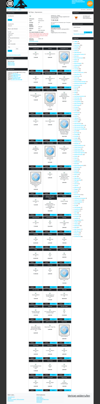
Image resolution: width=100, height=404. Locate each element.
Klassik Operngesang (79, 152)
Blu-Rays (16, 78)
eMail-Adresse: (77, 27)
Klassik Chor (77, 141)
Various (50, 48)
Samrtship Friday (64, 249)
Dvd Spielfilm (77, 101)
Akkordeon (77, 52)
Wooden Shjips (64, 306)
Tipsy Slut (64, 289)
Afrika (75, 50)
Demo (75, 78)
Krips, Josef (49, 377)
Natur (75, 174)
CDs (15, 73)
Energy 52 (64, 116)
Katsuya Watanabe (35, 116)
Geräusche (77, 112)
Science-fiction (78, 200)
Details (32, 70)
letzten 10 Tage (11, 63)
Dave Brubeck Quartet (50, 73)
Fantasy (76, 109)
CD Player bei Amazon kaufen (14, 55)
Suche (9, 9)
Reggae (76, 189)
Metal (75, 163)
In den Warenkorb (55, 26)
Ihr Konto (83, 9)
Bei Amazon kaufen (33, 41)
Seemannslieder (78, 202)
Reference (76, 187)
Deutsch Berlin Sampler (80, 81)
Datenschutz (39, 400)
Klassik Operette (78, 151)
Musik (75, 171)
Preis (9, 47)
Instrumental (77, 123)
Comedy (76, 68)
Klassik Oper (77, 149)
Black (75, 56)
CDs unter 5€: (15, 75)
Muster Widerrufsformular (42, 399)
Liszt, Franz (64, 73)
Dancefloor (77, 74)
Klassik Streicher (78, 154)
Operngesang (77, 180)
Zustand (10, 41)
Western (76, 233)
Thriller (76, 222)
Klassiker (76, 143)
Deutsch (76, 80)
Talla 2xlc (36, 306)
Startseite (13, 9)
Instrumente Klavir (79, 127)
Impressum (39, 402)
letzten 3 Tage (11, 62)
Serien (75, 203)
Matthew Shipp (50, 217)
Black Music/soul (78, 58)
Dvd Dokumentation (79, 96)
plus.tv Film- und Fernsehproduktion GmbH (50, 197)
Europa (76, 107)
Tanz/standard (77, 220)
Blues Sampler (77, 63)
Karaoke (76, 136)
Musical (76, 169)
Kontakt (9, 398)
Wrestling (76, 234)
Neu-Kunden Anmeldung (79, 34)
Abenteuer (77, 45)
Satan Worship (35, 217)
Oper (75, 176)
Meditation (77, 161)
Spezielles (76, 211)
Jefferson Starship (36, 321)
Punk (75, 185)
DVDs (15, 76)
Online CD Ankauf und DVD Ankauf (78, 2)
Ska (75, 205)
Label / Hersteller (12, 44)
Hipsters (50, 234)
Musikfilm (76, 172)
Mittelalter (77, 167)
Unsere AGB (39, 397)
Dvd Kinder (77, 98)
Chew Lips (50, 265)
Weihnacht (77, 225)
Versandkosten (56, 24)
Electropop (77, 105)
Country (76, 70)
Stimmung (76, 214)
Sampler (76, 196)
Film (75, 110)
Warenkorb (89, 9)
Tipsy (64, 234)
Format (9, 31)
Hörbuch (76, 120)
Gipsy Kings (64, 321)
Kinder (76, 138)
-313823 (19, 9)
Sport (75, 213)
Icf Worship (35, 196)
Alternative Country (79, 54)
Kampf (76, 134)
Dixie (75, 89)
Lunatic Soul (36, 48)
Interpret (10, 25)
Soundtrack (77, 209)
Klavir (75, 158)
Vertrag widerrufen (79, 395)
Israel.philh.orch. (64, 48)
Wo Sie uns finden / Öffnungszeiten (16, 399)
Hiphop (76, 118)
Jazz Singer (77, 132)
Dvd (75, 94)
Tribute (76, 223)
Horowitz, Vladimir (64, 169)
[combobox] (17, 18)
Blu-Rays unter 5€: (16, 79)
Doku (75, 90)
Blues (75, 61)
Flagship (64, 196)
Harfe (75, 116)
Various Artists (50, 90)
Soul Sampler (77, 207)
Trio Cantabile (50, 143)
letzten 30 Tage (11, 65)
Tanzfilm (76, 218)
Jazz (75, 130)
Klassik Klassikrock (79, 145)
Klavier (76, 156)
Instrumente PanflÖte (79, 129)
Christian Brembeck (64, 143)
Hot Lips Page (35, 289)
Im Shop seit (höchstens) (13, 37)
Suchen (9, 19)
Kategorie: (10, 35)
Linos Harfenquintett (36, 73)
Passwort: (76, 30)
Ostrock (76, 183)
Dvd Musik (76, 99)
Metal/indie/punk (78, 165)
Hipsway (64, 217)
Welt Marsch (77, 231)
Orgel (75, 182)
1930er (76, 41)
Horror (76, 121)
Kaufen (39, 70)
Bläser (75, 59)
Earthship (36, 234)
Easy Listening (77, 103)
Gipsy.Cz (36, 265)
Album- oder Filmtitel (13, 28)
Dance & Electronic (79, 72)
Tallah (50, 289)
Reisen (76, 191)
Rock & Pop (77, 194)
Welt (75, 227)
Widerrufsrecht (39, 398)
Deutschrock (77, 85)
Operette (76, 178)
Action (76, 49)
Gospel (76, 114)
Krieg (75, 160)
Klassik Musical (78, 147)
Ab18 (75, 43)
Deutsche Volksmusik (79, 83)
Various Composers (35, 169)
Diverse (76, 87)
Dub (75, 92)
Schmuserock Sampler (79, 198)
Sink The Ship (50, 169)
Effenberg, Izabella (35, 90)
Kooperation (11, 400)
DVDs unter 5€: (16, 77)
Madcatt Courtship (64, 265)
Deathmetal (77, 76)
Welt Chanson (77, 229)
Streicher (76, 216)
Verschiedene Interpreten (50, 116)
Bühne (75, 67)
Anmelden (88, 32)
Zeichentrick (77, 236)
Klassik (76, 140)
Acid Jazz (76, 47)
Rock (75, 192)
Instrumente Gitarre (79, 125)
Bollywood (76, 65)
